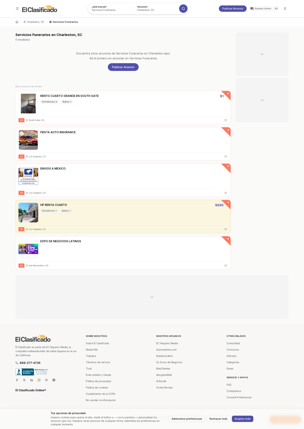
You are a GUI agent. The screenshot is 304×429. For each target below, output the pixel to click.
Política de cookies (97, 387)
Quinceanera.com (166, 349)
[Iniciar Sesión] (285, 8)
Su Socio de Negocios (169, 362)
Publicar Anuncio (232, 8)
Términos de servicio (98, 362)
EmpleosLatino (164, 355)
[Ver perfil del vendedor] (22, 133)
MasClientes (163, 368)
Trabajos (91, 355)
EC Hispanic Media (167, 343)
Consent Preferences (239, 397)
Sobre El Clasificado (97, 343)
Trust (89, 368)
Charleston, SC (35, 21)
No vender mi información (101, 400)
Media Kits (92, 349)
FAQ (229, 384)
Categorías (233, 362)
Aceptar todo (243, 418)
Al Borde (161, 381)
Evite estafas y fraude (98, 374)
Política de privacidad (98, 381)
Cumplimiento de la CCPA (100, 393)
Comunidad (233, 343)
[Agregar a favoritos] (226, 120)
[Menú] (17, 8)
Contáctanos (234, 391)
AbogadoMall (164, 374)
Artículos (231, 355)
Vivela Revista (164, 387)
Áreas (230, 368)
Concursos (233, 349)
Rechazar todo (218, 418)
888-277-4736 (30, 363)
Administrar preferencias (187, 418)
